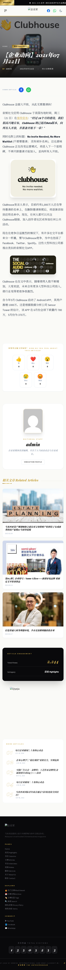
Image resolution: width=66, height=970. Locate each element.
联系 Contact (10, 878)
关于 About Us (10, 874)
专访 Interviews (11, 863)
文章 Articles (10, 860)
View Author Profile (33, 462)
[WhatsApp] (54, 10)
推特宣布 (22, 118)
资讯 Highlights (11, 852)
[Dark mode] (61, 10)
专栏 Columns (10, 856)
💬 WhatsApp (10, 928)
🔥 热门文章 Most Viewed (15, 890)
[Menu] (5, 11)
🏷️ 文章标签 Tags (12, 898)
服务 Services (10, 871)
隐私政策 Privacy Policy (14, 905)
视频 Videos (9, 867)
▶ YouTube (9, 921)
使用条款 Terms (11, 909)
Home (5, 46)
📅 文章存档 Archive (13, 894)
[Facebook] (48, 10)
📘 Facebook (10, 924)
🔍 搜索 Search (11, 901)
